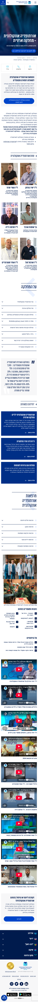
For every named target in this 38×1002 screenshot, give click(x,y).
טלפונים (18, 69)
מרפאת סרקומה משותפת (25, 533)
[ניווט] (35, 2)
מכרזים (19, 979)
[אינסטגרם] (11, 984)
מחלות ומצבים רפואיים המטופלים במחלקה (20, 315)
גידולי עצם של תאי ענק (10, 622)
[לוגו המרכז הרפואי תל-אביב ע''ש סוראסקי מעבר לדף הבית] (23, 2)
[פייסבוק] (21, 984)
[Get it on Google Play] (25, 994)
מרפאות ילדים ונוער (27, 540)
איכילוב (35, 58)
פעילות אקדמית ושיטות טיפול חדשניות (21, 327)
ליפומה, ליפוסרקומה (27, 618)
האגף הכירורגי (21, 58)
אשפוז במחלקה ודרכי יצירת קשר (23, 340)
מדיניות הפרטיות (24, 976)
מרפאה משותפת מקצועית (25, 546)
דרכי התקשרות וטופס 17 (26, 347)
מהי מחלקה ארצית (27, 308)
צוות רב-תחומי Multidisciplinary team (21, 321)
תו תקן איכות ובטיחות (10, 971)
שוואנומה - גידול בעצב (30, 622)
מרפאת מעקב (29, 527)
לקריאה (19, 919)
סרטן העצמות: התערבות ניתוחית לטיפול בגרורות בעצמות (9, 615)
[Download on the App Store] (12, 994)
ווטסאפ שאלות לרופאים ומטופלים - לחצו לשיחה (19, 101)
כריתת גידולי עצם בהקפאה (25, 647)
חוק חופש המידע (6, 976)
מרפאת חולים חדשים (26, 520)
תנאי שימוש (33, 976)
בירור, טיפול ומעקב (27, 334)
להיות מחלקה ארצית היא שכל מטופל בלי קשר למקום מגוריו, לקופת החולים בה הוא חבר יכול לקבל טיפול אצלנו (20, 129)
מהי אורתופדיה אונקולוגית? (25, 302)
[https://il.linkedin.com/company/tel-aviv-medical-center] (26, 984)
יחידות (29, 58)
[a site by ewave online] (19, 998)
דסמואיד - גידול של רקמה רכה (27, 614)
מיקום (30, 69)
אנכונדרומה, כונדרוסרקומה (29, 627)
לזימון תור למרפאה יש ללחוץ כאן (22, 51)
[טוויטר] (16, 984)
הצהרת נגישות (15, 976)
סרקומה (12, 627)
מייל (7, 69)
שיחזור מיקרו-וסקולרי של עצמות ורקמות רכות (19, 650)
